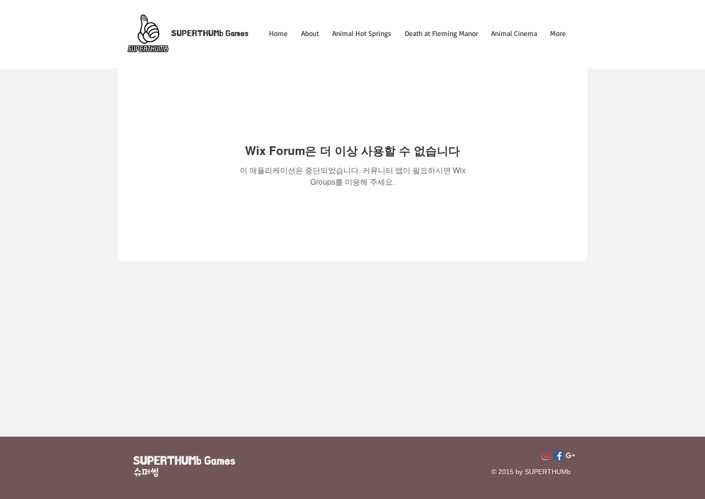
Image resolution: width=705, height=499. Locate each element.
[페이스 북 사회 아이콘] (558, 455)
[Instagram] (546, 455)
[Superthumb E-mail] (570, 455)
